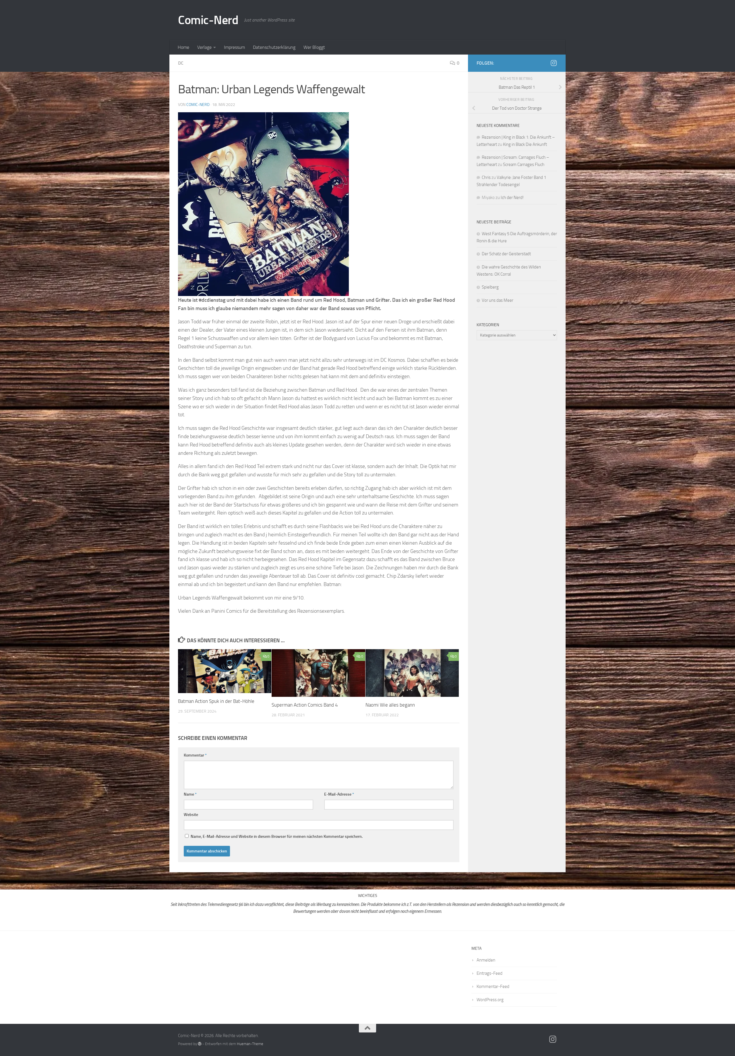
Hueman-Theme (250, 1044)
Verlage (204, 47)
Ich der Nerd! (512, 197)
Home (183, 47)
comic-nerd (198, 104)
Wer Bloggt (314, 47)
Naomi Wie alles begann (390, 705)
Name (190, 794)
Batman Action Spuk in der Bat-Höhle (216, 701)
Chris (486, 177)
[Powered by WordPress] (200, 1044)
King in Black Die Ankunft (525, 144)
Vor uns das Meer (497, 300)
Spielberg (490, 287)
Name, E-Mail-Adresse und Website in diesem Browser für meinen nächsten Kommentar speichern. (277, 836)
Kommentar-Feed (493, 986)
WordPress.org (490, 999)
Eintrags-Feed (489, 973)
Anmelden (486, 960)
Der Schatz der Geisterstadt (506, 253)
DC (180, 63)
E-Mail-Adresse (339, 794)
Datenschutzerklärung (274, 47)
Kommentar (195, 755)
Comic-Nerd (208, 20)
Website (191, 814)
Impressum (234, 47)
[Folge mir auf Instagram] (553, 62)
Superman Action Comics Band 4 (305, 705)
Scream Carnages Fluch (523, 164)
